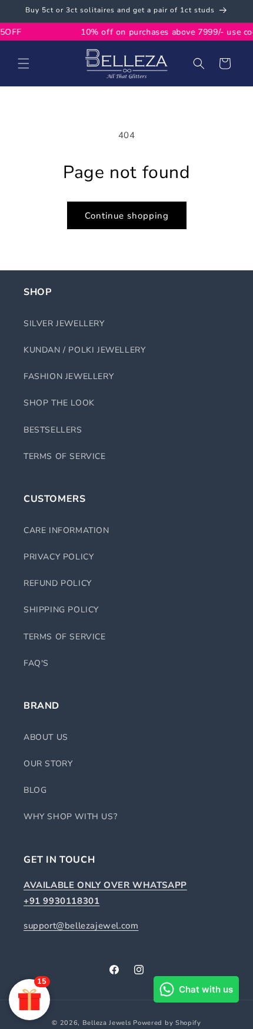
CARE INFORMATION (66, 530)
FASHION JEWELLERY (69, 376)
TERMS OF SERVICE (65, 456)
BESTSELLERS (53, 429)
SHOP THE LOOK (59, 402)
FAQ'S (36, 663)
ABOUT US (46, 737)
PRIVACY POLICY (59, 556)
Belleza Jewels (108, 1022)
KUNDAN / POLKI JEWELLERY (84, 350)
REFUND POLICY (58, 583)
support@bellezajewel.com (81, 925)
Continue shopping (127, 216)
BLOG (35, 790)
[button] (23, 63)
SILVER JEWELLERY (64, 323)
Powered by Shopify (167, 1022)
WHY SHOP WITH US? (70, 816)
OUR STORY (48, 763)
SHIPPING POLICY (61, 609)
